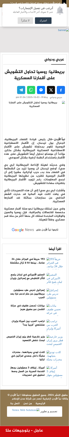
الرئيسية (40, 403)
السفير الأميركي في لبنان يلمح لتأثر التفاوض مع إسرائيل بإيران (27, 276)
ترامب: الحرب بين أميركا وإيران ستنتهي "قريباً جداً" (28, 323)
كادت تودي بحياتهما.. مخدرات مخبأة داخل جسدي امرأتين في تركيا (28, 356)
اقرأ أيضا (55, 249)
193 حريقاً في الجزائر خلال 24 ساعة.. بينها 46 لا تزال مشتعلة (27, 261)
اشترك (43, 20)
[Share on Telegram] (21, 90)
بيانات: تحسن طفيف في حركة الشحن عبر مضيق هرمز (27, 307)
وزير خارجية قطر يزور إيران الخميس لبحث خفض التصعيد (25, 338)
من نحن (27, 403)
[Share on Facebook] (61, 90)
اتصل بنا (15, 403)
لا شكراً (25, 20)
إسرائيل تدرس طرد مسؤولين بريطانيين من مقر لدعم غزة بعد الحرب (27, 294)
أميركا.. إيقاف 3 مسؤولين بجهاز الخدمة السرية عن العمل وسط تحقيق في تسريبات (27, 371)
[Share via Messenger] (41, 90)
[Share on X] (51, 90)
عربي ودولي (54, 60)
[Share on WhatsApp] (31, 90)
